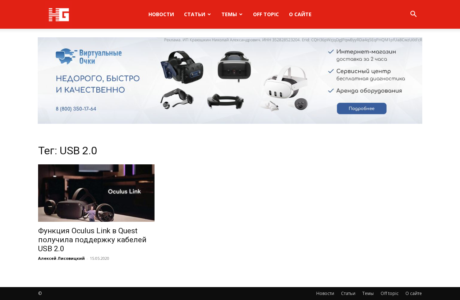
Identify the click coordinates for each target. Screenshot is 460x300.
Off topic (266, 14)
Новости (161, 14)
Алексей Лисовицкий (61, 258)
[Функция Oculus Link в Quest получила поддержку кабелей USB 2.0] (96, 193)
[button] (413, 14)
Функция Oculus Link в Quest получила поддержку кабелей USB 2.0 (92, 239)
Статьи (194, 14)
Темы (229, 14)
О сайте (300, 14)
